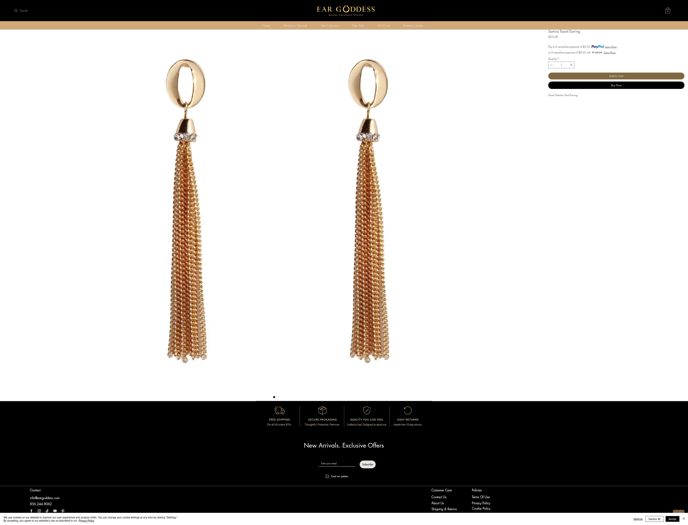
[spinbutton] (561, 65)
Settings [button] (638, 519)
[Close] (684, 519)
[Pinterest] (63, 511)
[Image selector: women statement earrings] (278, 397)
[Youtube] (55, 511)
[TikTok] (47, 511)
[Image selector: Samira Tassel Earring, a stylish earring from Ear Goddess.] (274, 397)
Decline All (654, 519)
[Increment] (571, 65)
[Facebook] (31, 511)
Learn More (611, 46)
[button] (667, 10)
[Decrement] (551, 65)
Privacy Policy (86, 520)
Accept (672, 519)
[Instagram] (39, 511)
